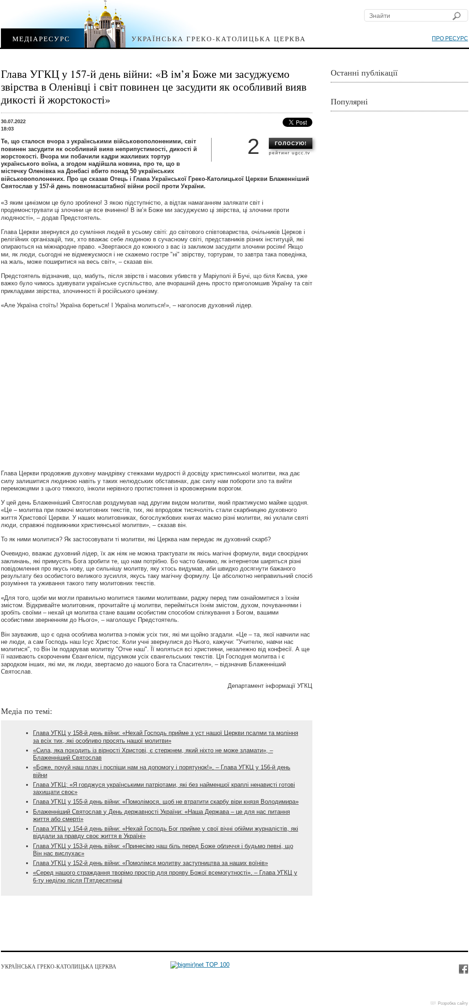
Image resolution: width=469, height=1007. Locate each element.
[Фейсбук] (463, 968)
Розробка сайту (453, 1003)
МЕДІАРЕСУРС (41, 38)
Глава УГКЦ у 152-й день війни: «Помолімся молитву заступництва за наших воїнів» (150, 863)
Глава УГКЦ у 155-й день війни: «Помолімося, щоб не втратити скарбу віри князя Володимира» (166, 801)
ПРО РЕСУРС (450, 38)
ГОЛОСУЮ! (291, 143)
